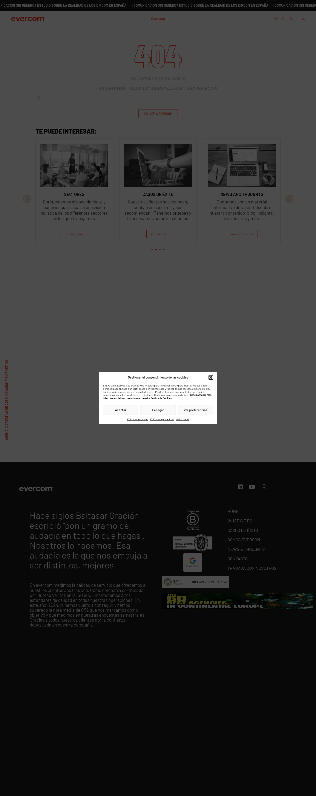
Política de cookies (137, 418)
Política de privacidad (162, 418)
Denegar (158, 410)
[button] (211, 377)
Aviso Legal (182, 418)
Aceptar (120, 410)
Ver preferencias (195, 410)
